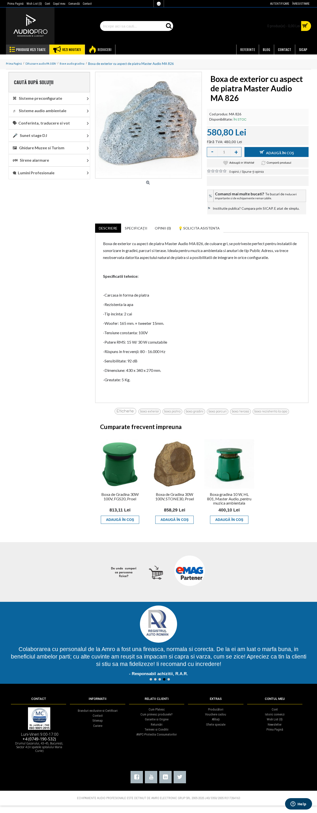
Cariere (97, 726)
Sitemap (97, 720)
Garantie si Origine (156, 719)
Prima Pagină (274, 729)
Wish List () (275, 719)
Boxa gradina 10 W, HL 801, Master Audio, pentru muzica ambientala (229, 498)
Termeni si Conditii (156, 729)
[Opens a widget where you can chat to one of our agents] (298, 804)
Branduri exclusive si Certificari (98, 710)
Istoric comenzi (275, 714)
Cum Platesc (157, 709)
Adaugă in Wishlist (241, 162)
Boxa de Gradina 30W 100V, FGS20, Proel (120, 496)
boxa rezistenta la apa (270, 411)
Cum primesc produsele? (156, 714)
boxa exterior (149, 411)
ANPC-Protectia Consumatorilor (156, 734)
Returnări (156, 724)
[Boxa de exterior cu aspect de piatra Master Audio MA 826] (148, 125)
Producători (215, 709)
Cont (275, 709)
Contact (98, 715)
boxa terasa (240, 411)
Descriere (108, 228)
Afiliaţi (216, 719)
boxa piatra (172, 411)
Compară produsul (279, 162)
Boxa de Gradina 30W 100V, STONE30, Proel (174, 496)
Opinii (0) (163, 228)
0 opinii (234, 172)
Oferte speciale (215, 724)
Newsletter (275, 724)
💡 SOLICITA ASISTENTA (199, 228)
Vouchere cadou (215, 714)
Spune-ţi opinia (253, 172)
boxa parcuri (218, 411)
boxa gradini (194, 411)
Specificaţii (136, 228)
